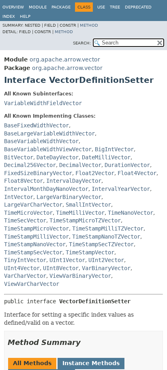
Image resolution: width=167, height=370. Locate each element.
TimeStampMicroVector (36, 228)
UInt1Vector (67, 260)
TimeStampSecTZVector (101, 244)
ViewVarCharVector (31, 284)
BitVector (18, 157)
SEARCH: (82, 43)
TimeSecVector (25, 220)
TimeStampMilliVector (36, 236)
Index (8, 16)
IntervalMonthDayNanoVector (46, 189)
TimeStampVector (90, 252)
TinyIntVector (25, 260)
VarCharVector (25, 276)
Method (89, 25)
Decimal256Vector (30, 165)
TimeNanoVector (130, 212)
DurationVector (127, 165)
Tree (115, 7)
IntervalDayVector (73, 181)
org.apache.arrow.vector (65, 59)
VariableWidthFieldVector (43, 103)
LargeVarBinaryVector (68, 197)
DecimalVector (80, 165)
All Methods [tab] (32, 363)
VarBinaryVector (106, 268)
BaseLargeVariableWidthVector (49, 133)
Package (61, 7)
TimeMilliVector (80, 212)
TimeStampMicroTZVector (85, 220)
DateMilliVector (106, 157)
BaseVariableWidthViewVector (48, 149)
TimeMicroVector (28, 212)
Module (38, 7)
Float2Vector (94, 173)
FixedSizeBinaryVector (38, 173)
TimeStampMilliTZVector (107, 228)
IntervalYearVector (121, 189)
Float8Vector (23, 181)
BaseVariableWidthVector (41, 141)
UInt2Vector (106, 260)
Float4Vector (137, 173)
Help (25, 16)
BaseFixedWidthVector (36, 125)
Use (101, 7)
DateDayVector (57, 157)
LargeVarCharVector (33, 204)
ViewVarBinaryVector (80, 276)
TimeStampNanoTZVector (106, 236)
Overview (13, 7)
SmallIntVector (88, 204)
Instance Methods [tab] (91, 363)
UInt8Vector (61, 268)
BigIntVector (114, 149)
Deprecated (138, 7)
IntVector (18, 197)
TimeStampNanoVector (35, 244)
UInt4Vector (22, 268)
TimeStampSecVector (33, 252)
